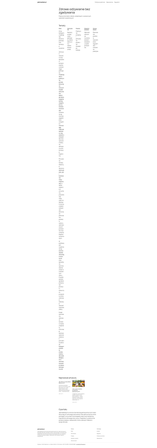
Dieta (60, 28)
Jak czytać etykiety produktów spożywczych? (77, 390)
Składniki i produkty (86, 29)
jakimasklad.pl (41, 2)
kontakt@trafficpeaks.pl (80, 444)
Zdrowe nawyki (95, 29)
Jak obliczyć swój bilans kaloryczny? (65, 382)
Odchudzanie (69, 29)
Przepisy (78, 28)
